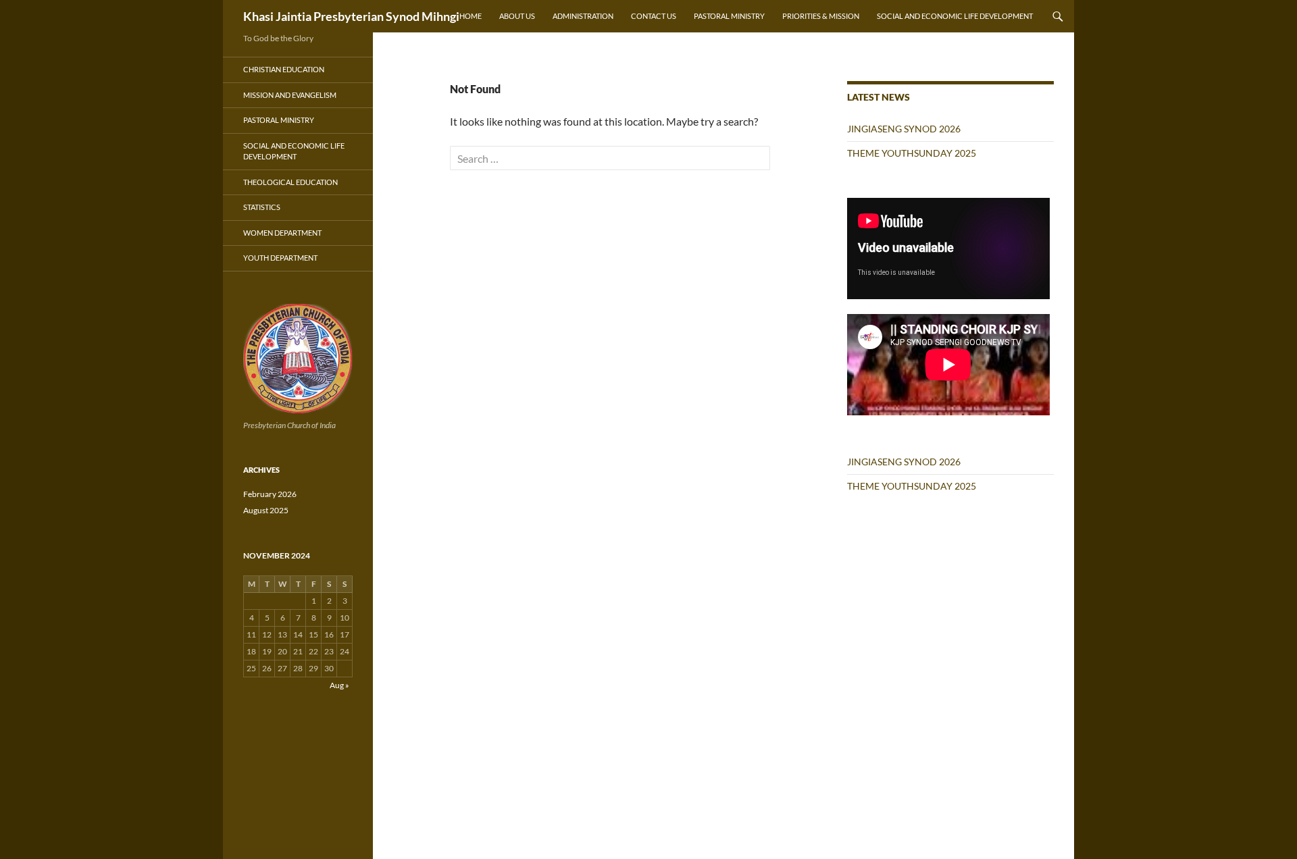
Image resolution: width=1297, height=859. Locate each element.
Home (470, 15)
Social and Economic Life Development (955, 15)
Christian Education (283, 69)
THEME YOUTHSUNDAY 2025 (911, 153)
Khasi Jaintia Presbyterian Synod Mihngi (351, 16)
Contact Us (653, 15)
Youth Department (280, 257)
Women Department (282, 232)
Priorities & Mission (820, 15)
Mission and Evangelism (289, 94)
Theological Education (290, 182)
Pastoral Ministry (729, 15)
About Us (517, 15)
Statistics (261, 207)
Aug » (339, 685)
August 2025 (265, 510)
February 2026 (270, 494)
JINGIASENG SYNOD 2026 (904, 128)
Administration (583, 15)
